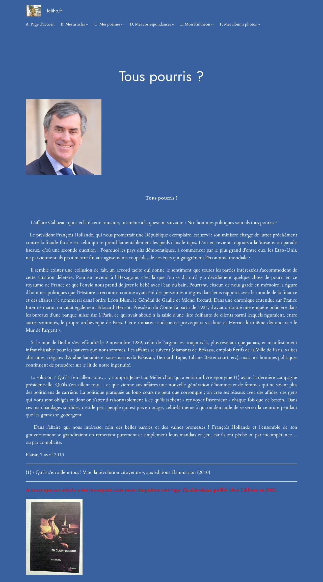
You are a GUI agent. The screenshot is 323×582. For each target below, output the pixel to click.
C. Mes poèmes (107, 24)
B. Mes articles (73, 24)
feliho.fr (54, 10)
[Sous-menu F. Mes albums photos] (259, 24)
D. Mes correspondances (150, 24)
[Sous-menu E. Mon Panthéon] (212, 24)
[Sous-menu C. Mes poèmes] (122, 24)
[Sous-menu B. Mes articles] (87, 24)
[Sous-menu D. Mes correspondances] (173, 24)
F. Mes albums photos (238, 24)
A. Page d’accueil (40, 24)
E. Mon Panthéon (195, 24)
